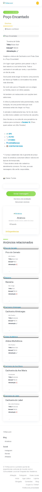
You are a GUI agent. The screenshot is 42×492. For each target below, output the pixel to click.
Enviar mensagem (21, 194)
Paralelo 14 (26, 122)
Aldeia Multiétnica (13, 341)
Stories (7, 454)
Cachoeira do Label (14, 400)
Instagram (8, 450)
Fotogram (22, 475)
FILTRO (11, 137)
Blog (37, 482)
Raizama (9, 282)
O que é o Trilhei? (32, 485)
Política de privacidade (30, 488)
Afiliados (8, 457)
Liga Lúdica (26, 478)
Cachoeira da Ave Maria (16, 370)
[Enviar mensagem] (36, 231)
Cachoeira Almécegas (15, 311)
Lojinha (36, 478)
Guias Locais (34, 475)
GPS (10, 134)
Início (17, 478)
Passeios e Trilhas (10, 12)
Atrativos (21, 218)
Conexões (28, 482)
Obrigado (18, 482)
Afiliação (13, 475)
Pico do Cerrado (12, 252)
